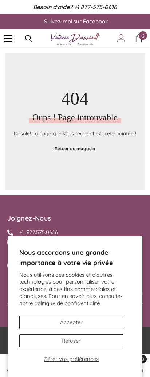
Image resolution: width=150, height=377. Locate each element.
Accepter (71, 322)
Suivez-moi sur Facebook (76, 21)
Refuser (71, 340)
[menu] (8, 38)
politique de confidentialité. (67, 303)
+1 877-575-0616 (95, 7)
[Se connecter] (121, 38)
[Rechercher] (28, 38)
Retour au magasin (75, 148)
